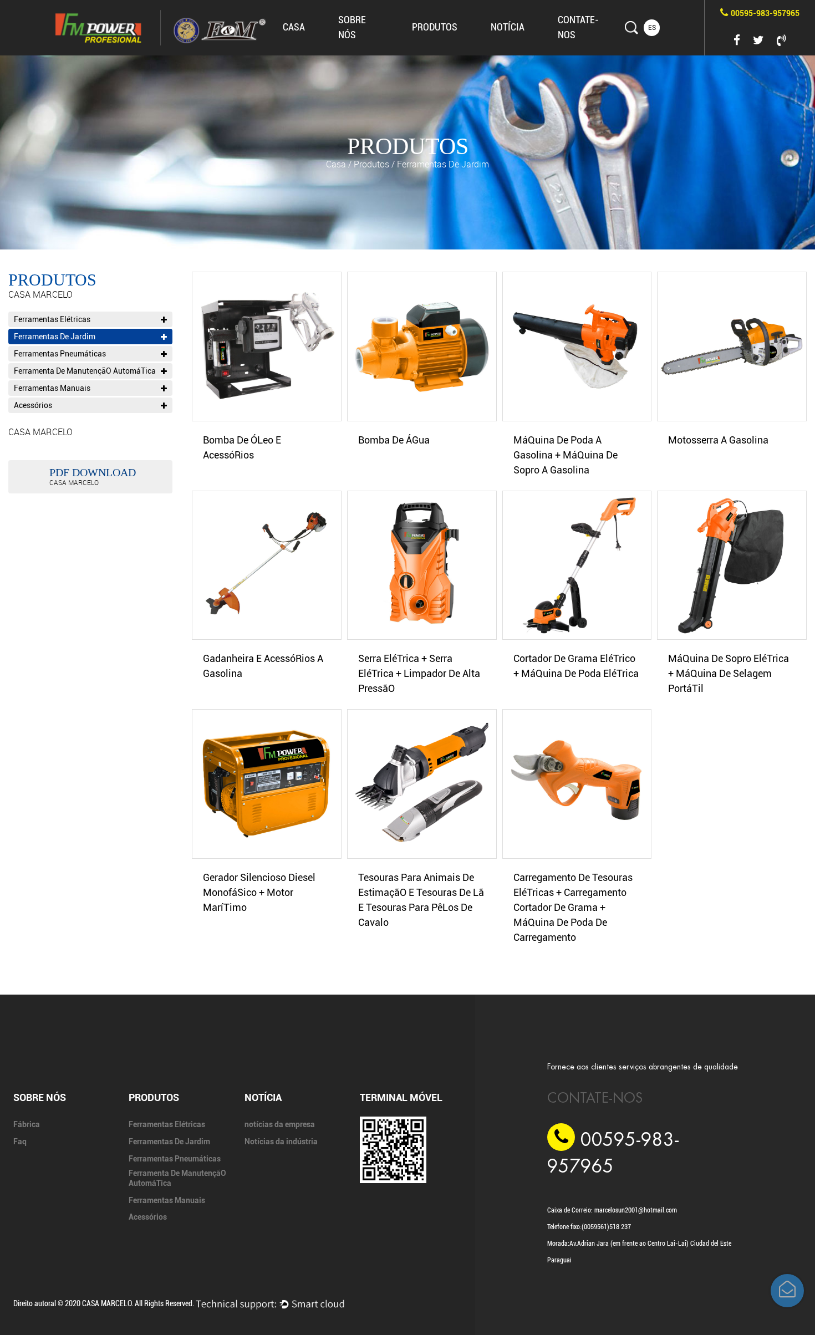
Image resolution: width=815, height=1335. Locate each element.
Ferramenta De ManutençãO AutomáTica (452, 43)
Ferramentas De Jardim (454, 46)
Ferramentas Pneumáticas (453, 44)
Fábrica (351, 54)
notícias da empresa (535, 47)
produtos (434, 27)
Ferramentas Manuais (52, 388)
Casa (294, 27)
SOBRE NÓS (39, 1097)
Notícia (507, 27)
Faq (20, 1141)
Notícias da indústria (533, 46)
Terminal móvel (401, 1097)
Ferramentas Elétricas (456, 47)
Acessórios (33, 405)
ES (652, 28)
